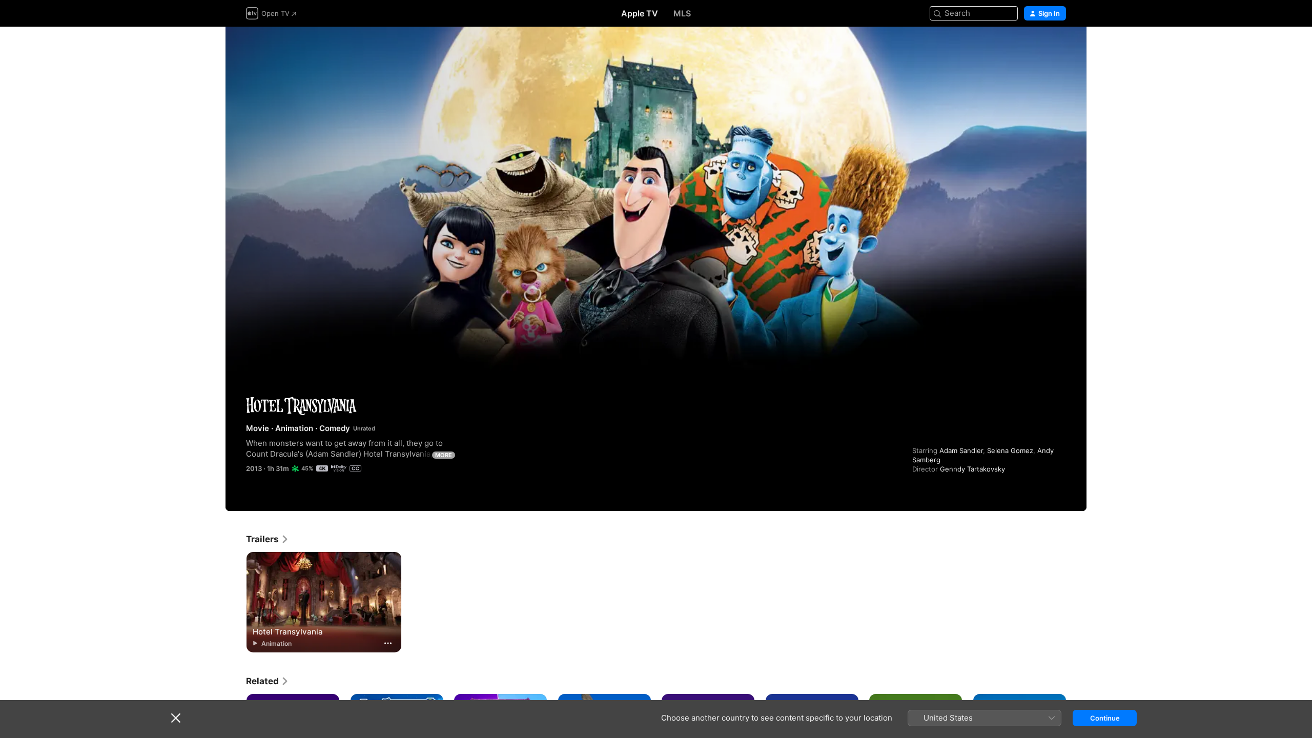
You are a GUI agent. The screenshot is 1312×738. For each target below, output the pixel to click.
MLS (682, 13)
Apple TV (639, 13)
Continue (1105, 718)
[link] (267, 539)
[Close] (175, 718)
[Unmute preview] (1059, 47)
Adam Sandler (961, 450)
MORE (443, 455)
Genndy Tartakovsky (972, 469)
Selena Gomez (1010, 450)
